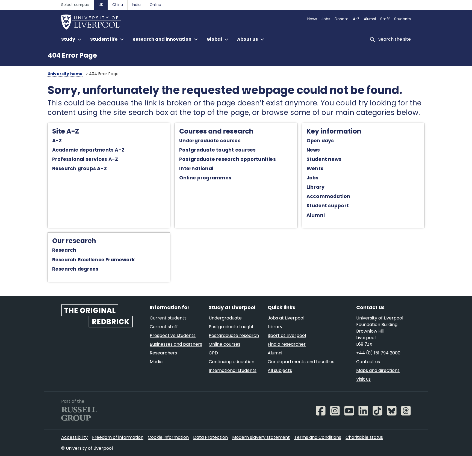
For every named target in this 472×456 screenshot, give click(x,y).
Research (64, 250)
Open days (320, 140)
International (196, 168)
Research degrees (75, 269)
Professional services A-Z (85, 159)
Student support (327, 205)
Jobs (312, 177)
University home (65, 73)
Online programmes (205, 177)
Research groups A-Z (79, 168)
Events (314, 168)
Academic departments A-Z (88, 150)
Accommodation (328, 196)
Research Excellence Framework (93, 259)
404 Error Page (72, 55)
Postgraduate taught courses (217, 150)
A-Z (57, 140)
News (313, 150)
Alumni (315, 215)
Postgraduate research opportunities (227, 159)
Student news (324, 159)
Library (315, 187)
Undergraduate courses (210, 140)
